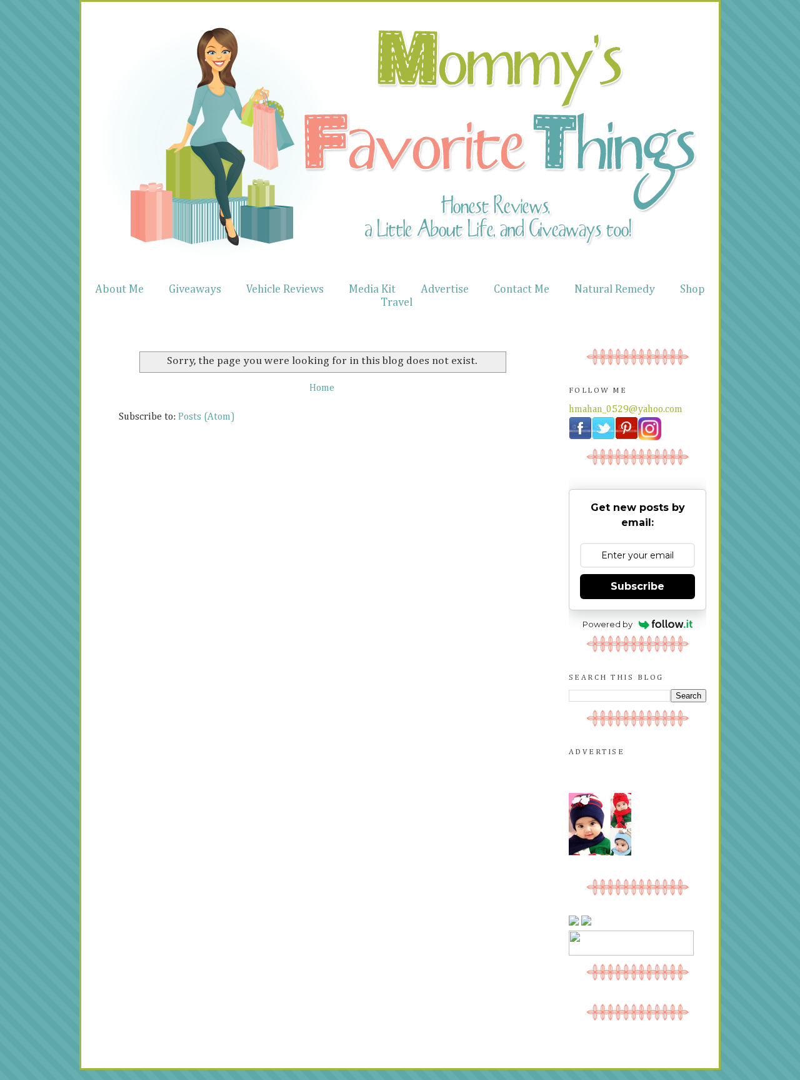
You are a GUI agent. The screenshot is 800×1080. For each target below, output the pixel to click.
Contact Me (521, 289)
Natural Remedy (614, 289)
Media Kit (372, 289)
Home (321, 388)
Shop (692, 289)
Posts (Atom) (206, 417)
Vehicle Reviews (285, 289)
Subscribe (637, 586)
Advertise (445, 289)
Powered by (607, 624)
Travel (396, 302)
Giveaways (195, 289)
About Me (119, 289)
